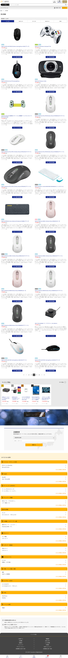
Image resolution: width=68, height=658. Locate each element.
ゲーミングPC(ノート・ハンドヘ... (9, 490)
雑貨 (3, 572)
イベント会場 (7, 604)
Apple (5, 474)
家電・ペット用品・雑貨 (10, 569)
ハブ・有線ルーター (6, 502)
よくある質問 (47, 642)
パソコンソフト (7, 557)
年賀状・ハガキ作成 (6, 562)
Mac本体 (4, 477)
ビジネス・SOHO (8, 580)
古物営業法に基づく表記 (47, 648)
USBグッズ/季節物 (6, 574)
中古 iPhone (4, 595)
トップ (3, 10)
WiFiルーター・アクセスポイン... (9, 500)
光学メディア (5, 548)
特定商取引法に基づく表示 (20, 648)
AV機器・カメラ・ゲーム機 (10, 521)
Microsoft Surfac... (6, 467)
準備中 (3, 607)
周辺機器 (6, 509)
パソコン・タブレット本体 (10, 462)
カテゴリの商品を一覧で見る (61, 469)
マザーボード (5, 538)
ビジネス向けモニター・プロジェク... (9, 585)
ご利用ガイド (59, 2)
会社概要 (20, 640)
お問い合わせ (47, 640)
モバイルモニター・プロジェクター (9, 514)
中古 (5, 592)
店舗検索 (20, 642)
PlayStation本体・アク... (7, 526)
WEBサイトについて (47, 646)
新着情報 (47, 638)
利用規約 (47, 644)
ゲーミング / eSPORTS (9, 485)
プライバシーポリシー (21, 646)
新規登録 (58, 7)
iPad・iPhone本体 (6, 479)
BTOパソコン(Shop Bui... (7, 465)
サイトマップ (20, 644)
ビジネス (4, 560)
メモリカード (5, 550)
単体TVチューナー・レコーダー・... (9, 524)
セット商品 (4, 536)
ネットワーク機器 (8, 497)
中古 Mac (4, 597)
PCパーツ (6, 533)
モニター (4, 512)
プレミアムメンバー (64, 2)
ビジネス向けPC (5, 584)
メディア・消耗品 (8, 545)
